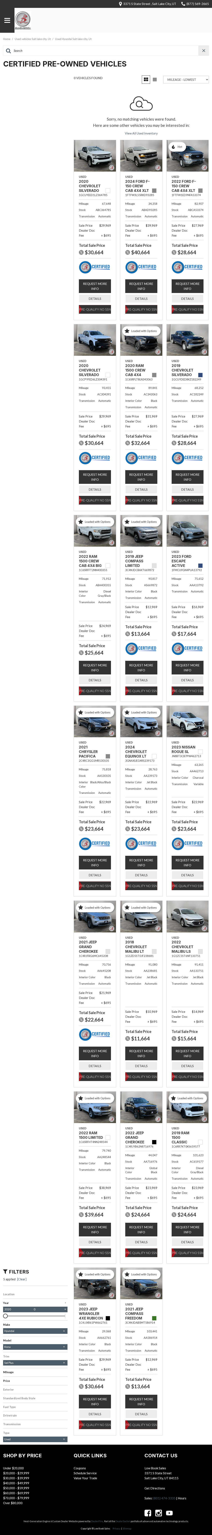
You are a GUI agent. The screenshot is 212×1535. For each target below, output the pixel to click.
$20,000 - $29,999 (16, 1473)
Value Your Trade (85, 1478)
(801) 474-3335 (164, 1498)
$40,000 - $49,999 (16, 1483)
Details (95, 298)
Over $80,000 (13, 1503)
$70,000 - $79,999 (16, 1498)
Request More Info (95, 286)
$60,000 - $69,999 (16, 1493)
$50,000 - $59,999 (16, 1488)
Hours (182, 1498)
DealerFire (97, 1521)
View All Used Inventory (141, 133)
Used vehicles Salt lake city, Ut (33, 39)
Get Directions (155, 1488)
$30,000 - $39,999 (16, 1478)
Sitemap (127, 1528)
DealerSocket (123, 1521)
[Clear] (21, 1279)
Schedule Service (85, 1473)
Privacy (116, 1528)
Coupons (80, 1468)
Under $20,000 (13, 1468)
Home (7, 39)
